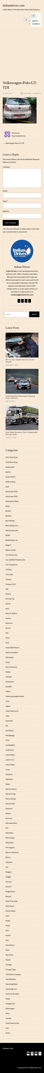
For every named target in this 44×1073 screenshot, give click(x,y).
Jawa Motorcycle (12, 711)
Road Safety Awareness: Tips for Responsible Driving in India (21, 433)
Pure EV (9, 887)
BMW (8, 535)
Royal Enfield (10, 911)
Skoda (8, 921)
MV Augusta (10, 847)
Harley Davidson (12, 652)
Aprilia (8, 472)
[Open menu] (26, 20)
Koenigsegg (10, 735)
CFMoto (9, 569)
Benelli (8, 511)
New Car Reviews (12, 852)
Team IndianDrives (19, 136)
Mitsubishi (9, 843)
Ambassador (10, 467)
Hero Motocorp (11, 667)
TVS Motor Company (13, 974)
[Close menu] (33, 16)
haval (8, 662)
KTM (7, 740)
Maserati (9, 809)
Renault (8, 896)
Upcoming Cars (11, 989)
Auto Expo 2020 (12, 496)
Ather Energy (10, 482)
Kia (7, 726)
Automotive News (12, 501)
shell (7, 916)
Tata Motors (10, 945)
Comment (7, 167)
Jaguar (8, 706)
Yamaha (8, 1018)
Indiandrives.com (14, 5)
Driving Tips (10, 599)
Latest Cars (10, 760)
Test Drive (9, 955)
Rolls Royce (10, 906)
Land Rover (10, 750)
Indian (8, 691)
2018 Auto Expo (12, 462)
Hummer (9, 677)
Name (5, 191)
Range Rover (10, 891)
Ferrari (8, 628)
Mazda (8, 813)
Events (8, 618)
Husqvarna (10, 682)
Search (34, 314)
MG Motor (9, 833)
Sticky (8, 926)
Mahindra (9, 779)
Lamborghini (10, 745)
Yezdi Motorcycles (12, 1023)
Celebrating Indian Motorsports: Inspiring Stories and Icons (20, 397)
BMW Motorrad (11, 540)
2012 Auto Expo (12, 457)
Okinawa (9, 862)
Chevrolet (9, 574)
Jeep (7, 716)
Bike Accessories (12, 530)
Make (8, 784)
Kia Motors (10, 730)
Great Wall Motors (13, 648)
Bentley (8, 516)
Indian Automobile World (15, 696)
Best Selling (10, 521)
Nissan (8, 857)
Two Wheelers (11, 979)
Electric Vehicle (11, 613)
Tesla (7, 950)
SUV (7, 930)
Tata (7, 940)
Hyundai (9, 686)
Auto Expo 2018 (12, 491)
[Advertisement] (22, 54)
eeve (7, 608)
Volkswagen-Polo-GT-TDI (14, 143)
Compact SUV (11, 584)
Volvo (8, 1013)
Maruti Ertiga (11, 794)
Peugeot (9, 872)
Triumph (9, 965)
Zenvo (8, 1033)
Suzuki (8, 935)
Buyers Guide (11, 550)
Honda (8, 672)
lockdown (9, 774)
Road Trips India (11, 901)
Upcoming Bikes (11, 984)
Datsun (8, 594)
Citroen (8, 579)
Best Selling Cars (12, 526)
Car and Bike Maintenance (15, 560)
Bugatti (8, 545)
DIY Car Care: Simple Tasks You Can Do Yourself (20, 361)
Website (6, 211)
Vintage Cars (10, 1004)
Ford (7, 643)
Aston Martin (10, 477)
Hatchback (10, 657)
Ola (7, 867)
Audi (7, 487)
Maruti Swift (10, 804)
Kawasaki (9, 721)
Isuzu (7, 701)
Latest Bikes (10, 755)
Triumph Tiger (11, 969)
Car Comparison (11, 565)
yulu (7, 1028)
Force (8, 638)
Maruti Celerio (11, 789)
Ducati (8, 604)
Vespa (8, 999)
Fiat (7, 633)
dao (7, 589)
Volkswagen (10, 1008)
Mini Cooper (10, 838)
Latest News (10, 765)
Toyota (8, 960)
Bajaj (7, 506)
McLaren (9, 818)
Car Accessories (11, 555)
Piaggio (8, 877)
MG (7, 828)
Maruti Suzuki (11, 799)
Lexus (8, 769)
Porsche (9, 882)
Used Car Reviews (12, 994)
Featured (9, 623)
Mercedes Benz (11, 823)
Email (5, 201)
